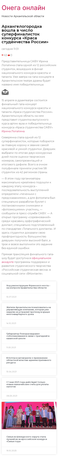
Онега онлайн (23, 8)
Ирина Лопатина (13, 131)
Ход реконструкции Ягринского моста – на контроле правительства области (28, 286)
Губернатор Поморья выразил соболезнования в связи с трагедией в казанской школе (27, 336)
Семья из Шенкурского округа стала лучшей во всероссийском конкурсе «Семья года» (26, 439)
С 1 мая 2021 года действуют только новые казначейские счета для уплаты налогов (27, 384)
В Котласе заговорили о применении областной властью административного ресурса (28, 360)
